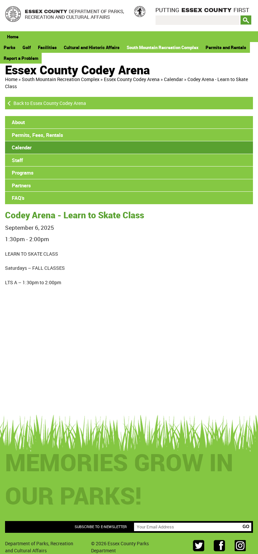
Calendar (173, 79)
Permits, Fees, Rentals (37, 135)
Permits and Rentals (226, 47)
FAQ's (18, 197)
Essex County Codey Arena (132, 79)
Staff (17, 160)
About (18, 122)
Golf (27, 47)
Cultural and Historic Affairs (92, 47)
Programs (23, 172)
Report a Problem (21, 58)
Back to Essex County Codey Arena (49, 103)
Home (12, 37)
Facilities (47, 47)
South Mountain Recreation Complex (163, 47)
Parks (9, 47)
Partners (21, 185)
